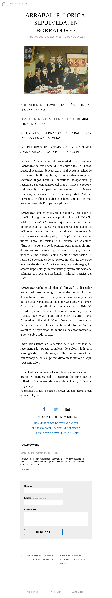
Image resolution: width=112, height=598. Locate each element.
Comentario (30, 509)
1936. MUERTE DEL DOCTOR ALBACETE (56, 423)
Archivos (56, 592)
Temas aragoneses (74, 37)
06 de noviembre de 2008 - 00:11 (44, 37)
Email (67, 409)
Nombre (28, 486)
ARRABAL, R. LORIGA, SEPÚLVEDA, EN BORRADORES (56, 23)
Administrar (79, 592)
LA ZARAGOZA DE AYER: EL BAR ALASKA (56, 433)
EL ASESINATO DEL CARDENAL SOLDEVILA (56, 428)
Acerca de (32, 592)
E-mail (35, 498)
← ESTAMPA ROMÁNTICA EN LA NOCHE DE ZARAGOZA (37, 557)
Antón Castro (18, 3)
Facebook (44, 409)
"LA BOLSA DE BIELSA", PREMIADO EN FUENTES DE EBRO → (73, 559)
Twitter (56, 409)
